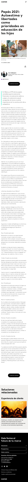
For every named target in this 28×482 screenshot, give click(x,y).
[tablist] (14, 457)
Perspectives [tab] (4, 449)
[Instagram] (2, 467)
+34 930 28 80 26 (6, 462)
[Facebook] (4, 467)
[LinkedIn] (7, 467)
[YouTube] (9, 467)
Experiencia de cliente (12, 398)
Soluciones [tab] (4, 445)
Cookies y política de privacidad (8, 474)
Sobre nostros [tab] (5, 452)
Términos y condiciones (6, 472)
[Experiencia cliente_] (14, 409)
